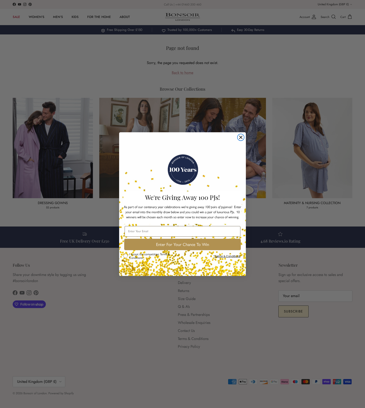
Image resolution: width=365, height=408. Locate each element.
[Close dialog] (240, 137)
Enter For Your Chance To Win (182, 244)
